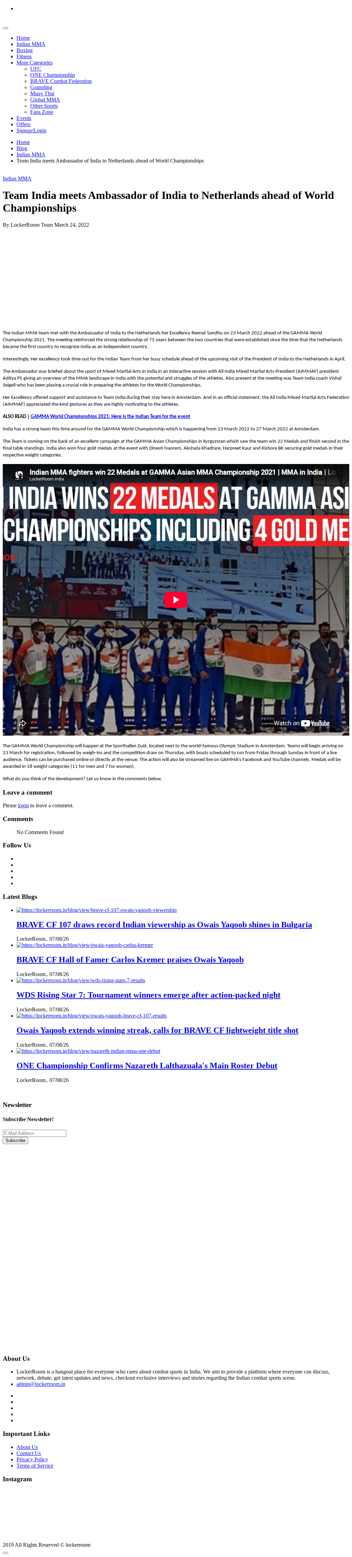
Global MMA (45, 100)
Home (23, 38)
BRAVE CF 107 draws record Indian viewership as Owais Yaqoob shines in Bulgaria (164, 924)
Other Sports (44, 106)
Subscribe (15, 1140)
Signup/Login (31, 130)
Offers (23, 124)
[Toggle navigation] (5, 28)
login (23, 805)
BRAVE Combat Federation (61, 81)
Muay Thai (42, 93)
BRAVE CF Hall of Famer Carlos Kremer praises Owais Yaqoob (130, 959)
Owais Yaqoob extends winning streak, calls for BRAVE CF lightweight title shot (157, 1030)
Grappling (41, 87)
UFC (35, 69)
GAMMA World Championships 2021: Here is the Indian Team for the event (110, 416)
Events (23, 118)
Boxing (24, 50)
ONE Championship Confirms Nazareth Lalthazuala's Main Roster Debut (146, 1065)
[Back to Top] (5, 1553)
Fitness (24, 56)
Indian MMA (30, 44)
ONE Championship (52, 75)
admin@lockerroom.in (40, 1384)
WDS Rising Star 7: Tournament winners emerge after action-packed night (148, 994)
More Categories (34, 63)
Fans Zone (41, 112)
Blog (21, 148)
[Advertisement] (176, 276)
